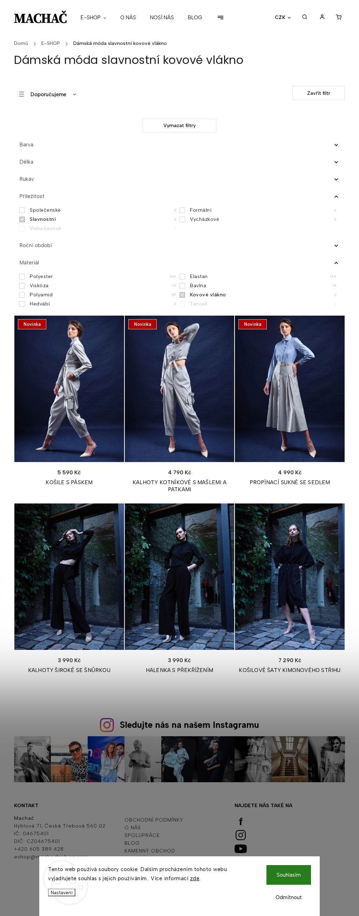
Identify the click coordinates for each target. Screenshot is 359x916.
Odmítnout (289, 897)
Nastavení (62, 892)
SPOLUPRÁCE (142, 835)
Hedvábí (103, 304)
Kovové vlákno (263, 295)
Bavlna (263, 286)
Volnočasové (103, 228)
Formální (263, 210)
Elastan (263, 276)
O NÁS (132, 828)
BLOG (132, 843)
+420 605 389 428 (39, 849)
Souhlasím (289, 875)
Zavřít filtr (318, 93)
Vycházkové (263, 219)
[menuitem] (97, 17)
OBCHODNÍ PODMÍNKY (153, 820)
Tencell (263, 304)
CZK (280, 17)
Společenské (103, 210)
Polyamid (103, 295)
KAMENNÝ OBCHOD (149, 851)
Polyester (103, 276)
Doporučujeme (48, 94)
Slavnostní (103, 219)
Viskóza (103, 286)
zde (195, 878)
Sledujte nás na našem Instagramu (189, 724)
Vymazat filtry (179, 125)
